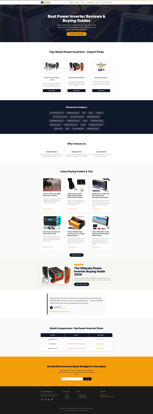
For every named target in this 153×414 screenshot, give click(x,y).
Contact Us (68, 397)
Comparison (90, 2)
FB (41, 399)
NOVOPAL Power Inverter (71, 124)
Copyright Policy (82, 397)
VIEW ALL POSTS (76, 255)
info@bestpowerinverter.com (107, 396)
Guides (97, 2)
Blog (84, 112)
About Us (67, 396)
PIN (52, 399)
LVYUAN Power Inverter (97, 120)
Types (83, 2)
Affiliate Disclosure (83, 396)
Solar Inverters (58, 128)
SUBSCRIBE (87, 378)
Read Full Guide (48, 209)
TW (45, 399)
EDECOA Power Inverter (93, 116)
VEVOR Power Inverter (92, 128)
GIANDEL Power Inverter (73, 120)
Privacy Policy (82, 394)
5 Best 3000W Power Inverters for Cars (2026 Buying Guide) (76, 233)
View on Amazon (100, 339)
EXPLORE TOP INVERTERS (76, 34)
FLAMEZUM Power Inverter (56, 120)
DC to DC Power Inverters (77, 116)
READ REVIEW (51, 90)
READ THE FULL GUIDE (81, 284)
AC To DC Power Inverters (56, 112)
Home (67, 394)
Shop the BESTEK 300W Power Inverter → (60, 311)
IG (48, 399)
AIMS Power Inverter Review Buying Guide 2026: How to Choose (75, 195)
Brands (91, 112)
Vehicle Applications (106, 2)
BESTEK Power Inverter (73, 112)
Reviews (71, 2)
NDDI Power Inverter (55, 124)
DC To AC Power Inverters (60, 116)
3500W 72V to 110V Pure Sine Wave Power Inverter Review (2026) (100, 195)
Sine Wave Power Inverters (96, 124)
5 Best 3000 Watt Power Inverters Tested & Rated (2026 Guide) (100, 233)
